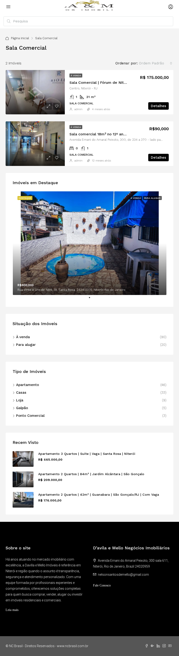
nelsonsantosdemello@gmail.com (123, 574)
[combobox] (155, 63)
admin (78, 109)
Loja (19, 400)
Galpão (22, 408)
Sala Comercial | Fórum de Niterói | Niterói (107, 82)
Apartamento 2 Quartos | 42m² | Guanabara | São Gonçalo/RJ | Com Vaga (98, 494)
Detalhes (158, 106)
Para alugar (26, 345)
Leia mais (12, 610)
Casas (21, 392)
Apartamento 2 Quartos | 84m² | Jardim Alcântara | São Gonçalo (91, 474)
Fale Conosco (102, 585)
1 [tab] (92, 299)
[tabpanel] (89, 243)
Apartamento (27, 385)
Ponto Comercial (30, 416)
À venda (76, 75)
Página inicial (20, 38)
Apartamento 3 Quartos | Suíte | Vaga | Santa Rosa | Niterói (86, 454)
